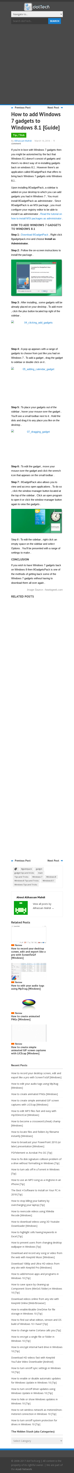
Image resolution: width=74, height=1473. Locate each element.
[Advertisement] (37, 65)
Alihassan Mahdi (23, 140)
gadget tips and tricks (24, 873)
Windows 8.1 (48, 880)
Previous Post (23, 107)
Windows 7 (37, 876)
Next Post (53, 107)
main (40, 873)
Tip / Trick (19, 135)
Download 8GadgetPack (34, 234)
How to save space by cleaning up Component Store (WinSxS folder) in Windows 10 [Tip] (36, 1288)
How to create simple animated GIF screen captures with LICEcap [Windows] (28, 1050)
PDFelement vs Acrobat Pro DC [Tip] (31, 1152)
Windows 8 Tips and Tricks (26, 880)
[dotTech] (37, 9)
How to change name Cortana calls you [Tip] (36, 1330)
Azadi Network (23, 1469)
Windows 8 (51, 876)
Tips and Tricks (21, 876)
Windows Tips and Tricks (25, 884)
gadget (39, 869)
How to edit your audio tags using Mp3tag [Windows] (27, 987)
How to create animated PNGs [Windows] (25, 1018)
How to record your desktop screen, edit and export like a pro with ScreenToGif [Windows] (28, 953)
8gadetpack (26, 869)
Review (18, 945)
